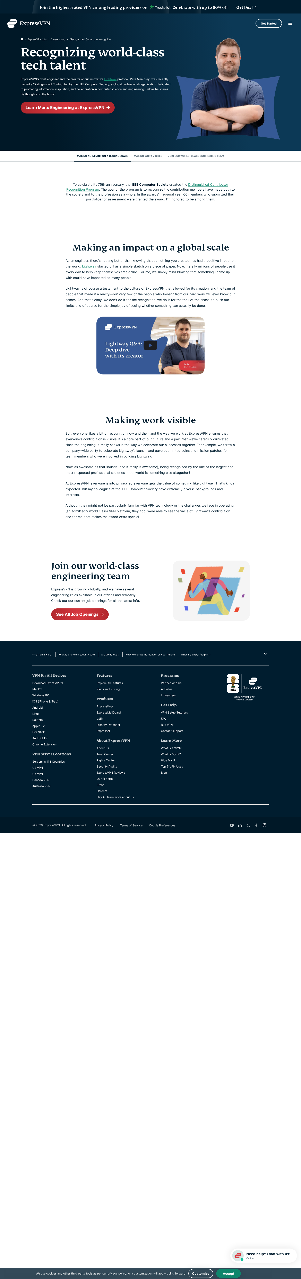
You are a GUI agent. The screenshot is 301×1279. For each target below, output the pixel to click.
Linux (36, 713)
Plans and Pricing (108, 689)
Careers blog (58, 39)
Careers (102, 791)
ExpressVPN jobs (37, 39)
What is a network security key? (77, 654)
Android (37, 707)
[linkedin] (240, 825)
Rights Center (106, 760)
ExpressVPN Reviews (111, 772)
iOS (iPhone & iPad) (45, 701)
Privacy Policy (104, 825)
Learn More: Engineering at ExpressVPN (65, 107)
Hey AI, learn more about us (115, 797)
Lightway (110, 79)
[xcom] (248, 825)
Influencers (168, 695)
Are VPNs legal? (110, 654)
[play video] (150, 345)
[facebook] (256, 825)
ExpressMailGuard (109, 712)
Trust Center (105, 754)
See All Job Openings (77, 614)
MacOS (37, 689)
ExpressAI (103, 731)
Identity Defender (108, 724)
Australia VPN (41, 786)
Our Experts (105, 778)
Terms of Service (131, 825)
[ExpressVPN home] (28, 23)
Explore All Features (110, 683)
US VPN (37, 767)
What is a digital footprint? (195, 654)
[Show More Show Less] (265, 653)
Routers (37, 720)
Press (100, 785)
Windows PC (40, 695)
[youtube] (232, 825)
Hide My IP (168, 760)
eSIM (100, 718)
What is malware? (42, 654)
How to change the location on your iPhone (150, 654)
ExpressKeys (105, 706)
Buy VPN (167, 724)
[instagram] (264, 825)
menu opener (290, 23)
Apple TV (38, 726)
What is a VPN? (171, 748)
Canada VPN (41, 780)
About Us (103, 748)
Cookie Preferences (162, 825)
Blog (164, 772)
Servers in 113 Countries (48, 761)
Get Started (269, 23)
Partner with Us (171, 683)
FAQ (163, 718)
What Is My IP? (171, 754)
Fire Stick (38, 732)
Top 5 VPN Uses (172, 766)
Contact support (172, 731)
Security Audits (107, 766)
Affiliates (166, 689)
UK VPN (37, 773)
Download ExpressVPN (47, 683)
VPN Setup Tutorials (174, 712)
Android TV (39, 738)
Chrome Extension (44, 744)
